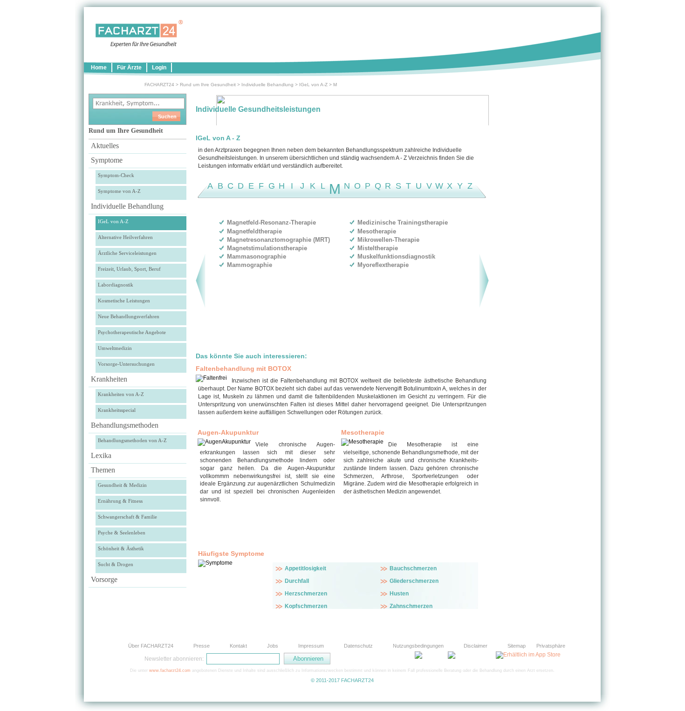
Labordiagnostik (115, 284)
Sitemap (516, 646)
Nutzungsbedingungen (418, 646)
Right (484, 280)
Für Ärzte (129, 67)
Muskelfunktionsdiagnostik (396, 256)
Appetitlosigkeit (305, 568)
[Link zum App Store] (528, 654)
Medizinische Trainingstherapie (402, 222)
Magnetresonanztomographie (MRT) (278, 239)
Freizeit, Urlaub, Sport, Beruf (129, 269)
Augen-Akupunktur (228, 432)
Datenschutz (358, 646)
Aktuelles (105, 146)
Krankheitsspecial (117, 410)
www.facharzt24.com (170, 670)
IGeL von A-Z (313, 84)
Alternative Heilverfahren (125, 237)
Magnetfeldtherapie (254, 231)
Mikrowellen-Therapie (388, 239)
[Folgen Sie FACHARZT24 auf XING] (398, 658)
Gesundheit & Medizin (122, 485)
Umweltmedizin (115, 348)
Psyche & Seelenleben (121, 532)
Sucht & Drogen (115, 564)
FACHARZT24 (159, 84)
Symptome (107, 160)
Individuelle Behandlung (267, 84)
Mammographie (249, 264)
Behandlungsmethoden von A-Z (132, 440)
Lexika (101, 455)
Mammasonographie (256, 256)
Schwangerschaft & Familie (127, 517)
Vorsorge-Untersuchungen (126, 364)
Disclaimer (475, 646)
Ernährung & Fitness (120, 501)
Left (201, 280)
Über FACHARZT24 (150, 646)
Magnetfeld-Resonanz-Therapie (271, 222)
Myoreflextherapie (383, 264)
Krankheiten (109, 379)
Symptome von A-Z (119, 191)
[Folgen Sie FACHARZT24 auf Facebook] (375, 658)
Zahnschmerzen (411, 606)
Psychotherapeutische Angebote (132, 332)
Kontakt (238, 646)
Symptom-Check (116, 175)
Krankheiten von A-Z (121, 394)
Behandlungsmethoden (124, 425)
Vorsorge (104, 579)
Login (159, 67)
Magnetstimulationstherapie (267, 248)
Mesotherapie (376, 231)
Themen (103, 470)
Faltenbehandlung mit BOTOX (243, 368)
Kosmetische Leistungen (124, 300)
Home (99, 67)
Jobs (272, 646)
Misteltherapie (377, 248)
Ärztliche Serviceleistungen (127, 253)
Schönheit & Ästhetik (121, 548)
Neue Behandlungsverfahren (128, 316)
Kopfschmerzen (306, 606)
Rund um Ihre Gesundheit (208, 84)
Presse (201, 646)
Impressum (311, 646)
